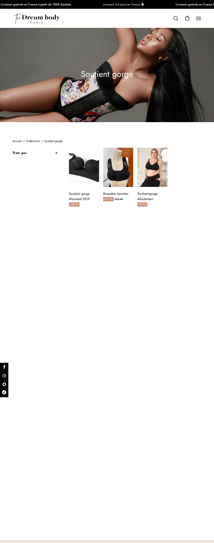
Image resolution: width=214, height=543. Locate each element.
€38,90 (74, 204)
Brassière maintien (115, 193)
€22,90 (109, 199)
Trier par (20, 152)
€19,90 (142, 204)
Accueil (17, 141)
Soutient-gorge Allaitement (147, 196)
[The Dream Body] (37, 18)
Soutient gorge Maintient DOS (79, 196)
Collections (33, 141)
